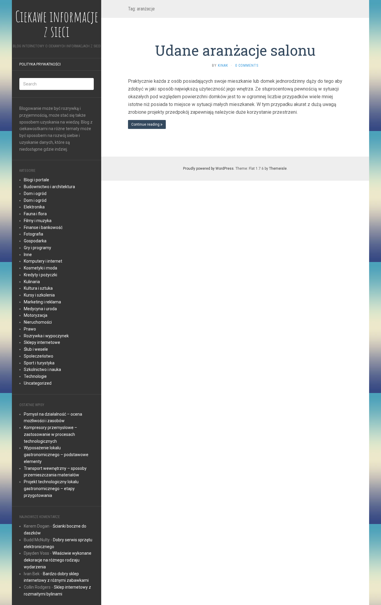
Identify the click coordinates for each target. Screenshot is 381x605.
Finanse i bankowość (43, 227)
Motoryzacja (35, 315)
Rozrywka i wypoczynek (46, 335)
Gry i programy (37, 247)
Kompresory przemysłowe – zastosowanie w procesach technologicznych (50, 434)
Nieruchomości (38, 322)
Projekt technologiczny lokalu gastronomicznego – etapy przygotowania (51, 488)
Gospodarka (35, 240)
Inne (28, 254)
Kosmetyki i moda (40, 268)
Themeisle (278, 168)
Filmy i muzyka (37, 220)
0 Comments (246, 65)
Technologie (35, 376)
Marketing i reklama (42, 302)
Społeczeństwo (38, 356)
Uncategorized (37, 383)
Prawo (30, 329)
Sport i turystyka (39, 363)
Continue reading (145, 124)
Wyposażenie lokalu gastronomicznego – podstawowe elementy (56, 454)
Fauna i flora (35, 213)
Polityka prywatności (40, 64)
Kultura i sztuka (38, 288)
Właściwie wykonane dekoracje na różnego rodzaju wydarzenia (57, 560)
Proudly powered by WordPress (208, 168)
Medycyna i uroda (40, 308)
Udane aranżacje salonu (235, 50)
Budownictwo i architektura (49, 186)
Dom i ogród (35, 193)
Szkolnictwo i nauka (42, 369)
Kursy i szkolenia (39, 295)
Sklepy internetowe (42, 342)
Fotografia (33, 234)
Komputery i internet (43, 261)
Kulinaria (32, 281)
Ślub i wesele (36, 349)
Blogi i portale (36, 179)
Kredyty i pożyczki (40, 274)
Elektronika (34, 207)
